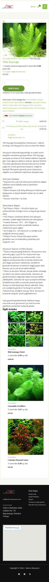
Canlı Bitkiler (23, 58)
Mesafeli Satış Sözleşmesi (37, 505)
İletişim (31, 499)
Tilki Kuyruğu (39, 108)
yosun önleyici (8, 111)
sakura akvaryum (10, 108)
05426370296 (7, 505)
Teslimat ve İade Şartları (37, 502)
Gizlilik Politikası (34, 497)
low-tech (37, 105)
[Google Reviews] (30, 574)
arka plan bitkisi (39, 102)
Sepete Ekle (13, 88)
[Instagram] (24, 574)
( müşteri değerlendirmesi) (14, 71)
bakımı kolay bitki (10, 105)
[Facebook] (19, 574)
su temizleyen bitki (25, 108)
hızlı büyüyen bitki (25, 105)
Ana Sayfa (7, 58)
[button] (4, 21)
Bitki (14, 58)
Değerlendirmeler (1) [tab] (16, 137)
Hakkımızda (32, 494)
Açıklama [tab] (11, 135)
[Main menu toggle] (44, 6)
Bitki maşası (24, 121)
